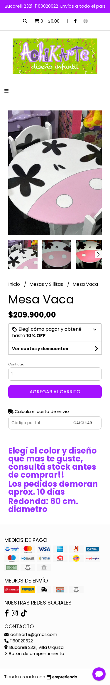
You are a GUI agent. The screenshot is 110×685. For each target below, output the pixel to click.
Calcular (82, 422)
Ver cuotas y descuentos (40, 349)
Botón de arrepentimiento (36, 654)
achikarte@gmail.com (33, 634)
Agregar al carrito (55, 391)
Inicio (14, 284)
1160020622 (21, 641)
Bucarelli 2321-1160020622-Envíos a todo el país (55, 6)
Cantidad (16, 364)
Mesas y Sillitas (46, 284)
